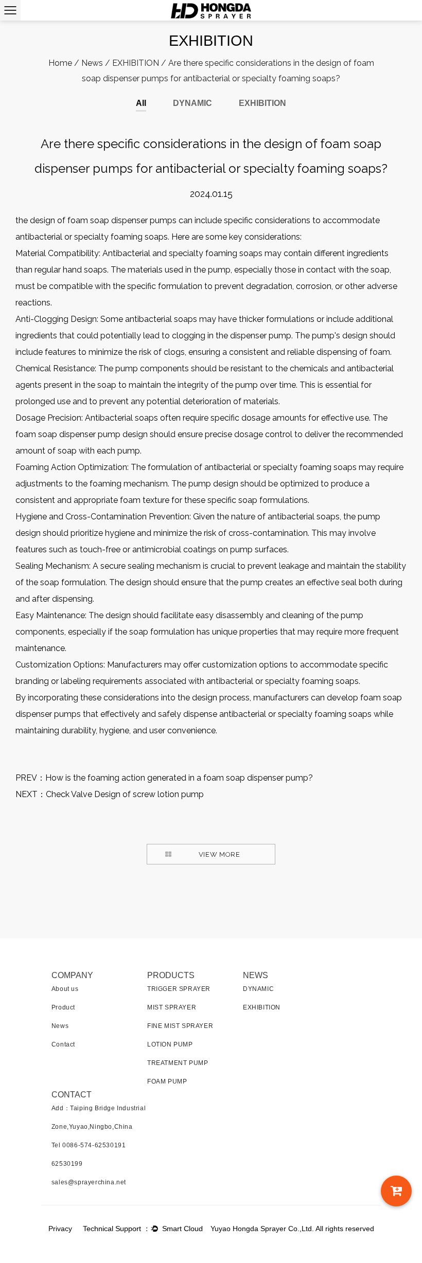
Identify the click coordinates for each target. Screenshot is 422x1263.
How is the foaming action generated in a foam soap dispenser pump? (179, 778)
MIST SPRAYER (171, 1007)
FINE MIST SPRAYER (180, 1026)
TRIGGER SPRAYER (178, 989)
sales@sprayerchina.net (88, 1182)
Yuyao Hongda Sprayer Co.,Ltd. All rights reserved (292, 1228)
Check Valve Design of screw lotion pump (125, 794)
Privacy (60, 1228)
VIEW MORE (219, 854)
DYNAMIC (192, 103)
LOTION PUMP (170, 1044)
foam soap (36, 434)
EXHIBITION (135, 63)
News (92, 63)
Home (60, 63)
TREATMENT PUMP (177, 1063)
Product (63, 1007)
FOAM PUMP (167, 1081)
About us (65, 989)
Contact (63, 1044)
